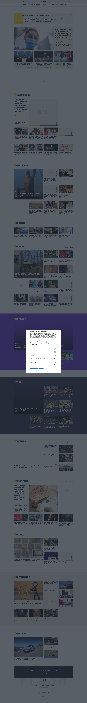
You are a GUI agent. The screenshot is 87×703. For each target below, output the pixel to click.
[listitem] (43, 346)
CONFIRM (37, 368)
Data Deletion (38, 371)
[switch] (55, 349)
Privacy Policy (49, 371)
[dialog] (43, 351)
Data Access (43, 371)
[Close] (59, 331)
